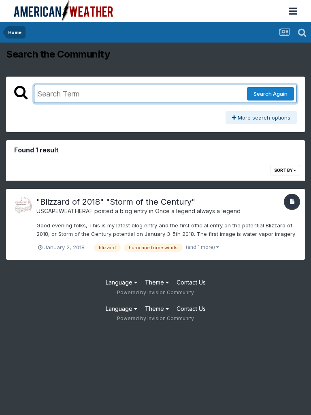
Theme (155, 282)
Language (120, 282)
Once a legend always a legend (198, 211)
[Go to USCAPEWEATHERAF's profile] (23, 206)
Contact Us (191, 282)
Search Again (270, 93)
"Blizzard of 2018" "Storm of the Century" (115, 202)
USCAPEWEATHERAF (64, 211)
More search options (263, 117)
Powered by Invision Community (155, 292)
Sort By (284, 170)
